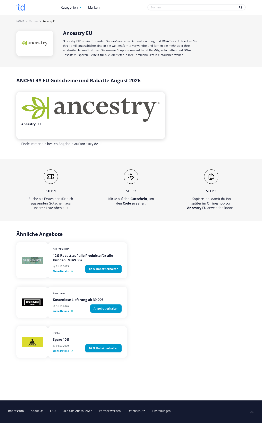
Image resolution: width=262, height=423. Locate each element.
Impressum (16, 411)
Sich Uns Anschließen (77, 411)
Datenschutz (136, 411)
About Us (37, 411)
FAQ (53, 411)
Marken (94, 7)
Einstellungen (161, 411)
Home (20, 21)
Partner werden (110, 411)
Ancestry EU (49, 21)
